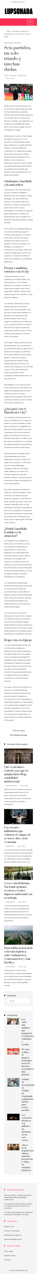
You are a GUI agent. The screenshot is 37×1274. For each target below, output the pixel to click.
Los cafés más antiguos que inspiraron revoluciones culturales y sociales (28, 1032)
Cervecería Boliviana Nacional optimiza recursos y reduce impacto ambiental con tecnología (18, 891)
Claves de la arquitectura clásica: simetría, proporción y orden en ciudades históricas (28, 1158)
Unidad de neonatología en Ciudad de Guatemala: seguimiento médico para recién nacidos (28, 1095)
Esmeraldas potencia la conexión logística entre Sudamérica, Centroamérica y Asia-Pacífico (18, 955)
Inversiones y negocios (12, 43)
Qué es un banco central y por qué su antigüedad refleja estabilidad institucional (16, 774)
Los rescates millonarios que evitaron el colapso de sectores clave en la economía (17, 835)
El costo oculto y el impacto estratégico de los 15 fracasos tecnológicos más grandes (28, 1062)
